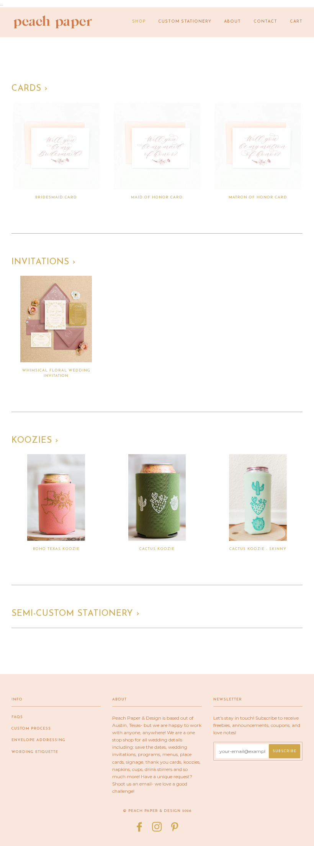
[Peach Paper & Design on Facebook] (139, 829)
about (232, 22)
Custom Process (31, 728)
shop (139, 22)
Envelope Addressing (38, 740)
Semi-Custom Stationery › (75, 614)
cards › (29, 89)
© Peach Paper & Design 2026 (157, 811)
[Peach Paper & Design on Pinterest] (175, 829)
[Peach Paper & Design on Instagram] (157, 829)
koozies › (35, 441)
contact (265, 22)
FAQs (17, 717)
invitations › (43, 262)
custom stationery (184, 22)
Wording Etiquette (34, 752)
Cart (296, 22)
